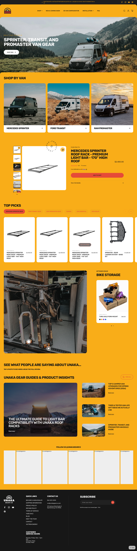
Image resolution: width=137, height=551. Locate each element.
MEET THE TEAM (31, 519)
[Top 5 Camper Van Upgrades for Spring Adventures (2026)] (93, 390)
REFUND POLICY (31, 508)
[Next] (62, 171)
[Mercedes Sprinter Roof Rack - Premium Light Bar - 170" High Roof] (52, 232)
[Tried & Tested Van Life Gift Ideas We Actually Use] (93, 410)
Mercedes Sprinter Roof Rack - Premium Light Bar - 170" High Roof (48, 255)
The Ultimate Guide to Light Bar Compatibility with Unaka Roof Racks (37, 422)
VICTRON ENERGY (32, 524)
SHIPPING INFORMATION (34, 503)
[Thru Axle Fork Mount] (112, 296)
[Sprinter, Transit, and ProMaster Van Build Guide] (93, 430)
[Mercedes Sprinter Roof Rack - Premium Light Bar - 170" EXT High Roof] (84, 232)
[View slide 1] (111, 326)
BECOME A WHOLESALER (34, 500)
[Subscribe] (112, 502)
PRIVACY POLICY (31, 505)
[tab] (14, 211)
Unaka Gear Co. (75, 147)
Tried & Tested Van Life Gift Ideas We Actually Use (119, 407)
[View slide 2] (113, 326)
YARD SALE (29, 513)
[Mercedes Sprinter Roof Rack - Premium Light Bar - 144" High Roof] (19, 232)
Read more (12, 431)
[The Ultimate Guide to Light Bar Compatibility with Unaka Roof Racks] (40, 410)
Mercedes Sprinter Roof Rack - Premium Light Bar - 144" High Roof (15, 255)
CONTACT (29, 521)
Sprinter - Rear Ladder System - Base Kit (114, 254)
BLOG (28, 516)
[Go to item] (17, 150)
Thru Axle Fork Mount (108, 316)
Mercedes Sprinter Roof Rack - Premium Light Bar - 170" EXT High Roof (80, 255)
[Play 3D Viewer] (62, 149)
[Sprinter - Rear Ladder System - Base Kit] (117, 232)
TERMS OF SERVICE (32, 511)
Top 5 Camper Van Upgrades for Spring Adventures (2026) (118, 386)
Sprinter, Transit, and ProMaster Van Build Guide (118, 427)
